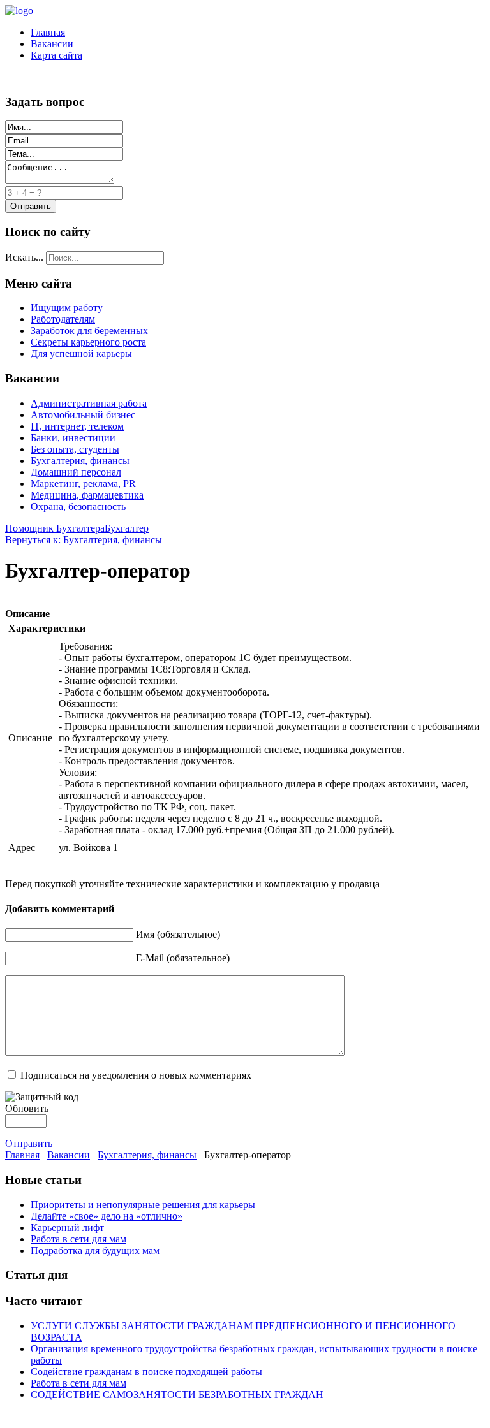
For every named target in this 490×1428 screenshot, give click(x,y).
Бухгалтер (127, 528)
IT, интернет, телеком (77, 426)
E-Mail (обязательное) (183, 957)
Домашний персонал (76, 472)
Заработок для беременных (89, 330)
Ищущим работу (67, 307)
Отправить (28, 1143)
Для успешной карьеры (81, 353)
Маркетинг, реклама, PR (83, 483)
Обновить (26, 1108)
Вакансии (52, 43)
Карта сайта (56, 55)
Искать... (24, 257)
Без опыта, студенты (75, 449)
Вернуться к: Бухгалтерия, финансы (83, 539)
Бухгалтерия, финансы (80, 460)
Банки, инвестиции (73, 437)
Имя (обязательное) (178, 934)
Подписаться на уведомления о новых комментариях (135, 1075)
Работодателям (63, 319)
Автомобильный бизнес (83, 414)
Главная (48, 32)
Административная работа (89, 403)
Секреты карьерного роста (88, 342)
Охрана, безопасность (78, 506)
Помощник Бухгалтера (55, 528)
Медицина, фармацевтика (87, 495)
